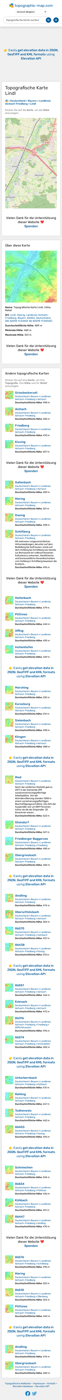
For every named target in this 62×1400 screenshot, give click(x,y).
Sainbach (42, 935)
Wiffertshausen (23, 1027)
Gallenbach (23, 482)
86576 (19, 1257)
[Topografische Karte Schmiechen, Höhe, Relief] (9, 1172)
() (28, 317)
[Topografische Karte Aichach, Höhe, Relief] (9, 413)
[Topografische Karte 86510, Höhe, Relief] (9, 1294)
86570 (19, 928)
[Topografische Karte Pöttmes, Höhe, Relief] (9, 619)
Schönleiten (43, 1043)
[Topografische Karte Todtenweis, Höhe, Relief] (9, 1115)
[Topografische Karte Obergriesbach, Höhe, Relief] (9, 859)
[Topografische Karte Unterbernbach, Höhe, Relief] (9, 1082)
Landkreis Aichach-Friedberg (33, 398)
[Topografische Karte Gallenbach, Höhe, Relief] (9, 487)
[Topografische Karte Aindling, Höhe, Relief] (9, 900)
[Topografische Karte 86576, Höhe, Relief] (9, 1261)
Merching (21, 687)
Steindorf (22, 822)
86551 (19, 985)
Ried (18, 777)
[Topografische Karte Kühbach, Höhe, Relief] (9, 1205)
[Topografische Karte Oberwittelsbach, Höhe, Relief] (9, 916)
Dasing (20, 515)
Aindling (21, 895)
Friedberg (22, 425)
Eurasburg (22, 704)
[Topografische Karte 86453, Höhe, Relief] (9, 1131)
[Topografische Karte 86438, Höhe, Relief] (9, 949)
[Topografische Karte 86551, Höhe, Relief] (9, 990)
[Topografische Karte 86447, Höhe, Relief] (9, 1221)
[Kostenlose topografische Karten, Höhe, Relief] (6, 100)
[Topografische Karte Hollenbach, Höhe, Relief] (9, 602)
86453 (19, 1127)
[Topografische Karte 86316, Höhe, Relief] (9, 1024)
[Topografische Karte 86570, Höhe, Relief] (9, 933)
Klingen (20, 737)
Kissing (20, 442)
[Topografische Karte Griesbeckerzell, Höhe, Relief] (9, 397)
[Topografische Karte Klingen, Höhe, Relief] (9, 741)
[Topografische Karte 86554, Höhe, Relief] (9, 1188)
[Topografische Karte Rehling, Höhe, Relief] (9, 1098)
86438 (20, 945)
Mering (20, 499)
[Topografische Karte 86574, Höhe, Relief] (9, 1042)
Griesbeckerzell (26, 393)
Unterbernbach (26, 1078)
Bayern (34, 396)
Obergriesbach (25, 855)
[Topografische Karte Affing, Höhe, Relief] (9, 635)
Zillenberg (42, 1296)
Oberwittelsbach (27, 912)
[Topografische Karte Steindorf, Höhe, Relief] (9, 827)
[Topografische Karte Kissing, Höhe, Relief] (9, 446)
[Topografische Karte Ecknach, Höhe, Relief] (9, 1006)
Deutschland (22, 396)
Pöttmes (21, 614)
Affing (19, 631)
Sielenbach (23, 720)
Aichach (41, 399)
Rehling (20, 1094)
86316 (19, 1018)
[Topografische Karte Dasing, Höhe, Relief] (9, 519)
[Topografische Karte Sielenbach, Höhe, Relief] (9, 725)
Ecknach (21, 1002)
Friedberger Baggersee (31, 839)
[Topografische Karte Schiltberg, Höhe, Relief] (9, 549)
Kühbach (42, 1084)
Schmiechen (24, 1167)
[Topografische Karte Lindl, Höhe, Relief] (31, 277)
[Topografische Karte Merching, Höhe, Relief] (9, 692)
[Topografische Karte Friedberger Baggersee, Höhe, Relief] (9, 843)
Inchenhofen (24, 647)
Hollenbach (23, 598)
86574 (19, 1037)
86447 (19, 1216)
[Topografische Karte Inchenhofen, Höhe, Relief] (9, 651)
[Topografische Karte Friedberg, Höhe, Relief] (9, 430)
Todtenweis (23, 1110)
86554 (19, 1184)
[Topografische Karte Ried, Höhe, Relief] (9, 796)
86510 (19, 1290)
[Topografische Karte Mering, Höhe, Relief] (9, 503)
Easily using (32, 54)
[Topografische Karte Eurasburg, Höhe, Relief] (9, 708)
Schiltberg (22, 531)
